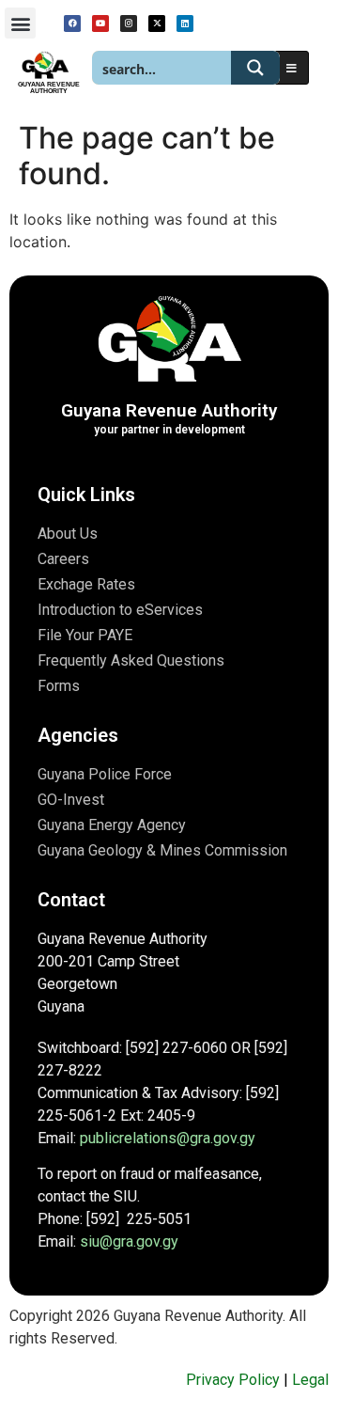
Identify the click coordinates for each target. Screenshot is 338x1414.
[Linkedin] (185, 23)
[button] (20, 23)
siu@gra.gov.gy (129, 1241)
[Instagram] (128, 23)
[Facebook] (72, 23)
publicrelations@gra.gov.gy (167, 1138)
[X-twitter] (156, 23)
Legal (310, 1380)
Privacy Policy (233, 1380)
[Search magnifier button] (255, 68)
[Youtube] (100, 23)
